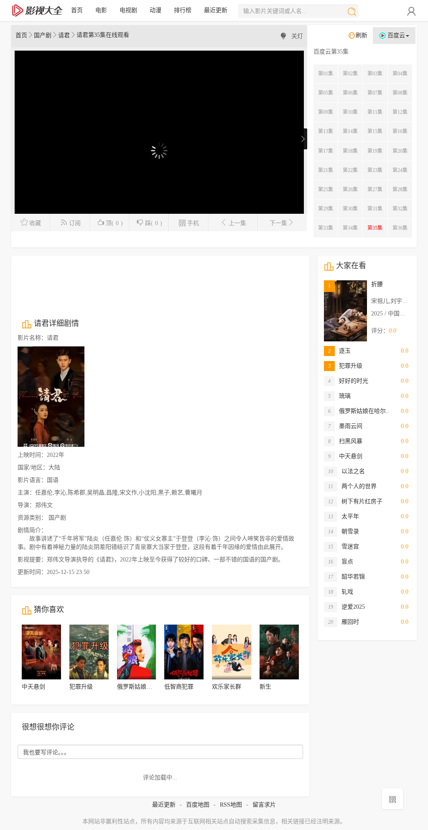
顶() (114, 223)
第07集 (374, 93)
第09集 (325, 112)
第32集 (400, 209)
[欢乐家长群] (231, 652)
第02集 (350, 74)
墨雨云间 (345, 426)
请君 (64, 35)
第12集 (400, 112)
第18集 (350, 151)
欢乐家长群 (226, 687)
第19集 (374, 151)
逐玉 (339, 351)
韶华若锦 (346, 577)
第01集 (325, 74)
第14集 (350, 131)
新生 (265, 687)
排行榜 (182, 10)
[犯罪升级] (89, 652)
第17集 (325, 151)
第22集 (350, 170)
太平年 (343, 516)
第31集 (374, 209)
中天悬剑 (33, 687)
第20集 (400, 151)
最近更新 (215, 10)
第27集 (374, 189)
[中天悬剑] (41, 652)
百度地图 (197, 805)
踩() (153, 223)
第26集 (350, 189)
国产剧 (42, 35)
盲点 (340, 561)
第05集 (325, 93)
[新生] (279, 652)
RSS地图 (231, 805)
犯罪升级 (81, 687)
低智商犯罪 (179, 687)
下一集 (278, 223)
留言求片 (264, 805)
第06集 (350, 93)
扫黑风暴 (345, 441)
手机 (193, 223)
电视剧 (128, 10)
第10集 (350, 112)
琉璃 (339, 396)
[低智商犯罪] (184, 652)
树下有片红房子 (355, 501)
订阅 (75, 223)
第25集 (325, 189)
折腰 (377, 284)
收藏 (35, 223)
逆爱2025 (346, 607)
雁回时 (343, 622)
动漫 (155, 10)
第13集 (325, 131)
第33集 (325, 228)
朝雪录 (343, 531)
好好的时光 (348, 381)
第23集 (374, 170)
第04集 (400, 74)
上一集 (237, 223)
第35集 (374, 228)
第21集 (325, 170)
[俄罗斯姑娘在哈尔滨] (136, 652)
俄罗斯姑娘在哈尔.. (358, 411)
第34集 (350, 228)
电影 (101, 10)
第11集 (374, 112)
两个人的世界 (352, 486)
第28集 (400, 189)
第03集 (374, 74)
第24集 (400, 170)
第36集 (400, 228)
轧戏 (340, 592)
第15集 (374, 131)
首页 (77, 10)
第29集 (325, 209)
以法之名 (346, 471)
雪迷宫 (343, 546)
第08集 (400, 93)
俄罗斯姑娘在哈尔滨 (143, 687)
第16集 (400, 131)
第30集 (350, 209)
